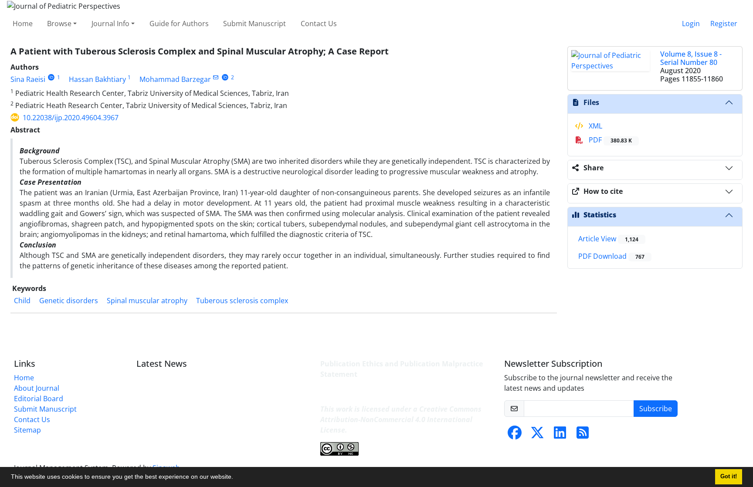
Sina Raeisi (27, 79)
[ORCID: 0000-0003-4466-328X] (51, 77)
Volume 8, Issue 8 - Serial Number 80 (691, 58)
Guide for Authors (179, 23)
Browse (59, 23)
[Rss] (582, 435)
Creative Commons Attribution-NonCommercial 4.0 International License (401, 419)
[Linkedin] (559, 435)
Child (22, 300)
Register (723, 23)
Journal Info (110, 23)
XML (594, 126)
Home (23, 23)
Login (691, 23)
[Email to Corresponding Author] (216, 77)
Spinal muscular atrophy (147, 300)
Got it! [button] (728, 476)
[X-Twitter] (537, 435)
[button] (236, 478)
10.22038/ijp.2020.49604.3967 (71, 117)
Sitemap (27, 430)
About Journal (36, 388)
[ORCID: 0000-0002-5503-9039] (225, 77)
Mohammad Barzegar (175, 79)
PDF (609, 140)
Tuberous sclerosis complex (242, 300)
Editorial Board (38, 398)
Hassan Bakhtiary (97, 79)
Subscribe (655, 408)
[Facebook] (514, 435)
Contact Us (319, 23)
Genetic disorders (68, 300)
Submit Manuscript (254, 23)
